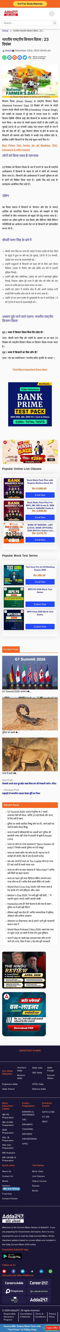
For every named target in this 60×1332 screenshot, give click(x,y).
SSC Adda (37, 1072)
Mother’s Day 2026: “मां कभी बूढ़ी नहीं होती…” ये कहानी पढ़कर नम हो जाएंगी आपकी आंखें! (29, 897)
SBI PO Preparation (8, 1116)
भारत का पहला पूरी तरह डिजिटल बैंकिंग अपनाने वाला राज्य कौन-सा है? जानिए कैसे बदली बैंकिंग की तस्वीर (29, 880)
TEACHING (27, 1129)
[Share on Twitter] (25, 57)
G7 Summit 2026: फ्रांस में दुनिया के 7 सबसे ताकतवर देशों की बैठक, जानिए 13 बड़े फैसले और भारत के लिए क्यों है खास (30, 815)
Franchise (7, 1194)
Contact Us (7, 1176)
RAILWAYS (27, 1124)
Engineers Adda (10, 1084)
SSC (24, 1119)
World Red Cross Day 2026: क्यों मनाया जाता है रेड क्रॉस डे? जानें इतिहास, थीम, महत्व (29, 888)
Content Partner (10, 1198)
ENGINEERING (29, 1139)
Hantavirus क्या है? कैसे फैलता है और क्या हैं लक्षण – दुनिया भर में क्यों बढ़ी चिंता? (30, 906)
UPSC (25, 1143)
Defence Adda (39, 1089)
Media (5, 1181)
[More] (51, 13)
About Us (6, 1171)
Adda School (8, 1089)
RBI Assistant (8, 1153)
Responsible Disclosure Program (10, 1317)
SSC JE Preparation (8, 1139)
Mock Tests (37, 1171)
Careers (10, 1187)
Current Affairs (51, 1076)
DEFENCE (27, 1134)
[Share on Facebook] (19, 57)
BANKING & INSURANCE (28, 1113)
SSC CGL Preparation (8, 1146)
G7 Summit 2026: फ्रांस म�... (16, 691)
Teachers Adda (21, 1069)
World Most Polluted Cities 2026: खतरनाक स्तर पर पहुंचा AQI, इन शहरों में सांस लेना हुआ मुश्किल (30, 931)
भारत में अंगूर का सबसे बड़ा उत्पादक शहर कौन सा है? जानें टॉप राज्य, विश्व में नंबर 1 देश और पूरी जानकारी (29, 940)
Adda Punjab (50, 1069)
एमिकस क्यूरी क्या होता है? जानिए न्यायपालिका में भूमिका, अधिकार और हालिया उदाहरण (30, 914)
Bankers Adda (21, 1076)
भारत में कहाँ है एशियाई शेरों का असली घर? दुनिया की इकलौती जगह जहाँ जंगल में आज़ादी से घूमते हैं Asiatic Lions (29, 835)
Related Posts (11, 649)
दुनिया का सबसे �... (10, 732)
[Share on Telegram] (9, 57)
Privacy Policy (52, 1315)
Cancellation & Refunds (26, 1315)
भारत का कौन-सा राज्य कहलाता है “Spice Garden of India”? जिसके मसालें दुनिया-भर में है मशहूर (30, 846)
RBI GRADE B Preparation (9, 1159)
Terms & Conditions (40, 1315)
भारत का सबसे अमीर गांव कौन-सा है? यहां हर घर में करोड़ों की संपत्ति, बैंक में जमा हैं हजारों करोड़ (28, 854)
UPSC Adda (38, 1084)
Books (35, 1190)
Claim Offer (52, 1328)
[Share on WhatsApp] (4, 57)
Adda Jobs (37, 1068)
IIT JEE (45, 1117)
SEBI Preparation (8, 1131)
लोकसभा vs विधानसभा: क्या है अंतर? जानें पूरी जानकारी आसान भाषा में (30, 923)
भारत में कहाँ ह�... (10, 773)
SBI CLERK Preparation (8, 1123)
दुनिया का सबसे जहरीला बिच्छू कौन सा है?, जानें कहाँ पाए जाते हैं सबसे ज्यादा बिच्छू (30, 825)
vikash (8, 50)
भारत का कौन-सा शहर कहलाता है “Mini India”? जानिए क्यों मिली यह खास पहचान (30, 871)
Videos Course (39, 1181)
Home (5, 31)
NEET (45, 1121)
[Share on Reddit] (14, 57)
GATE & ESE (48, 1112)
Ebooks (35, 1186)
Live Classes (38, 1176)
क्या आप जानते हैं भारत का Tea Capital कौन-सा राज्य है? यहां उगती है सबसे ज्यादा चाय (30, 863)
